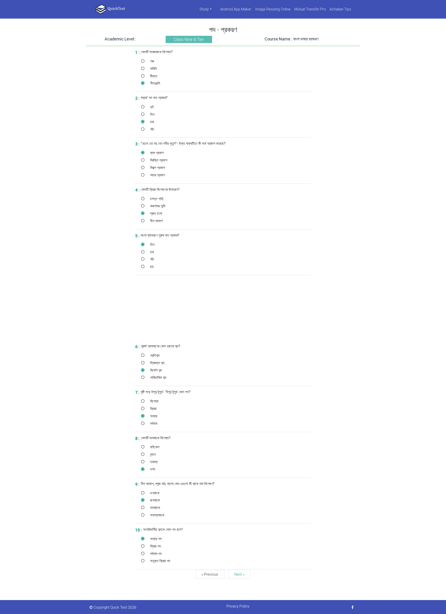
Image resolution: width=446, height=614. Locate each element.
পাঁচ (151, 129)
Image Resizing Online (273, 9)
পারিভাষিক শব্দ (157, 377)
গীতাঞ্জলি (154, 83)
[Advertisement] (109, 115)
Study (204, 9)
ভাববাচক (154, 507)
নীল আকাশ (156, 221)
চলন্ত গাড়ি (156, 199)
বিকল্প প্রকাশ (157, 167)
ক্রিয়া (153, 408)
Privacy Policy (237, 606)
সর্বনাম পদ (155, 553)
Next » (239, 574)
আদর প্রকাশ (157, 175)
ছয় (151, 266)
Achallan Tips (340, 9)
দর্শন (152, 469)
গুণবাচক (154, 493)
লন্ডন (152, 454)
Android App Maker (235, 9)
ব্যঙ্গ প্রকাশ (156, 153)
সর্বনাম (153, 423)
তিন (151, 114)
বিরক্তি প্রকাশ (158, 160)
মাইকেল (154, 447)
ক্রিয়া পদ (155, 546)
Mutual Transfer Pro (310, 9)
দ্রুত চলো (155, 213)
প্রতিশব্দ (154, 355)
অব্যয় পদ (155, 539)
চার (151, 122)
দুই (151, 107)
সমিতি (153, 68)
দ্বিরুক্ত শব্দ (156, 363)
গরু (151, 61)
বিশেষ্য (153, 401)
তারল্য (153, 462)
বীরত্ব (153, 76)
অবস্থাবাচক (156, 515)
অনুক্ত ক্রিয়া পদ (159, 561)
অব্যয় (153, 416)
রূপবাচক (154, 500)
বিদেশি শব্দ (155, 370)
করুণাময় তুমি (157, 206)
